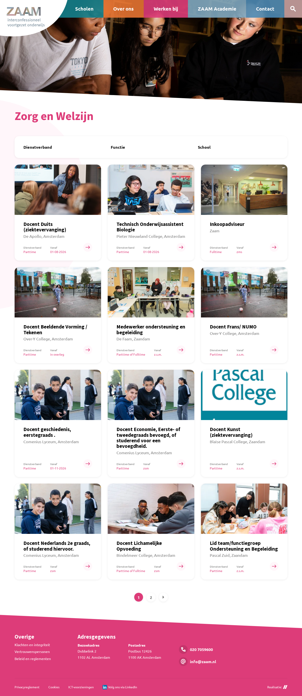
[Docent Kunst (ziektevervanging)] (244, 395)
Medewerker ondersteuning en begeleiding (151, 329)
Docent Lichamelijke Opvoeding (139, 546)
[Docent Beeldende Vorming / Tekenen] (58, 292)
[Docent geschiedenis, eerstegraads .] (58, 395)
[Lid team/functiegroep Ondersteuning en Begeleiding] (244, 509)
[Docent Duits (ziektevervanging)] (58, 190)
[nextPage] (163, 597)
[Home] (33, 18)
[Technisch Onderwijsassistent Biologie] (151, 190)
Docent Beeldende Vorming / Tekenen (55, 329)
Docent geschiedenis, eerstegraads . (47, 432)
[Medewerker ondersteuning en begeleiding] (151, 292)
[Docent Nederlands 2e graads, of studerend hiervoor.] (58, 509)
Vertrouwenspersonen (32, 651)
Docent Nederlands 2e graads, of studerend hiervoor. (56, 546)
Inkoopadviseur (227, 224)
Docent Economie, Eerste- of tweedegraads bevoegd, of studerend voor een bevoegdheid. (148, 438)
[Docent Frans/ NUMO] (244, 292)
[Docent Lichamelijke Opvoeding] (151, 509)
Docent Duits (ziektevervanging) (44, 227)
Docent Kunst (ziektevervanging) (231, 432)
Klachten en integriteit (32, 644)
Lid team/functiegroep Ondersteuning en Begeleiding (244, 546)
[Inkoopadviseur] (244, 190)
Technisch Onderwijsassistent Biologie (150, 227)
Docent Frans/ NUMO (233, 326)
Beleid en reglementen (33, 658)
